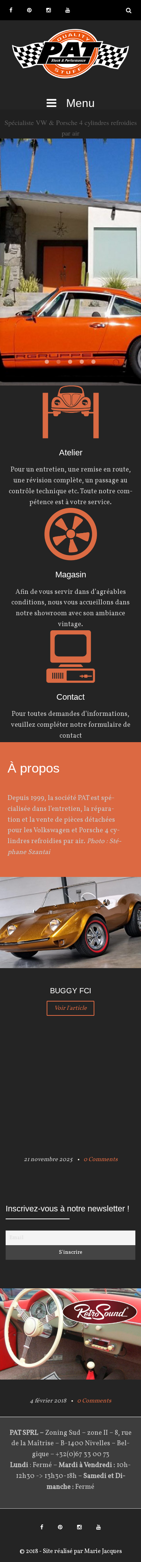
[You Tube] (67, 10)
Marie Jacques (102, 1551)
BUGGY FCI (70, 991)
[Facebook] (10, 10)
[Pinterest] (29, 10)
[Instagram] (48, 10)
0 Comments (100, 1159)
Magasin (70, 574)
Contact (70, 697)
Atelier (70, 452)
